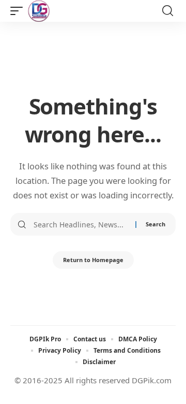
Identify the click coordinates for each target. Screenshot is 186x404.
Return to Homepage (93, 260)
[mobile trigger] (19, 11)
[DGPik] (39, 11)
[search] (168, 11)
